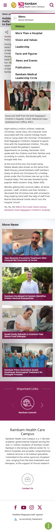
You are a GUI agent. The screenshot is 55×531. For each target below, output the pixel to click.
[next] (41, 405)
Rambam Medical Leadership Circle (26, 76)
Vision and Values (26, 40)
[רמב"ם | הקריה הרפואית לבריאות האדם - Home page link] (31, 5)
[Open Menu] (5, 5)
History (20, 26)
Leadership (22, 46)
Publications (23, 67)
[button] (33, 18)
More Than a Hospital (28, 33)
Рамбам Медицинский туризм (27, 514)
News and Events (26, 60)
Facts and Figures (26, 53)
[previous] (14, 405)
